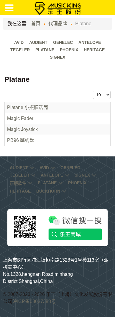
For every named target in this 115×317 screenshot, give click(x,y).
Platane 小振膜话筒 (27, 107)
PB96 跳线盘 (20, 140)
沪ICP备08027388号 (34, 301)
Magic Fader (20, 118)
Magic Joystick (22, 129)
